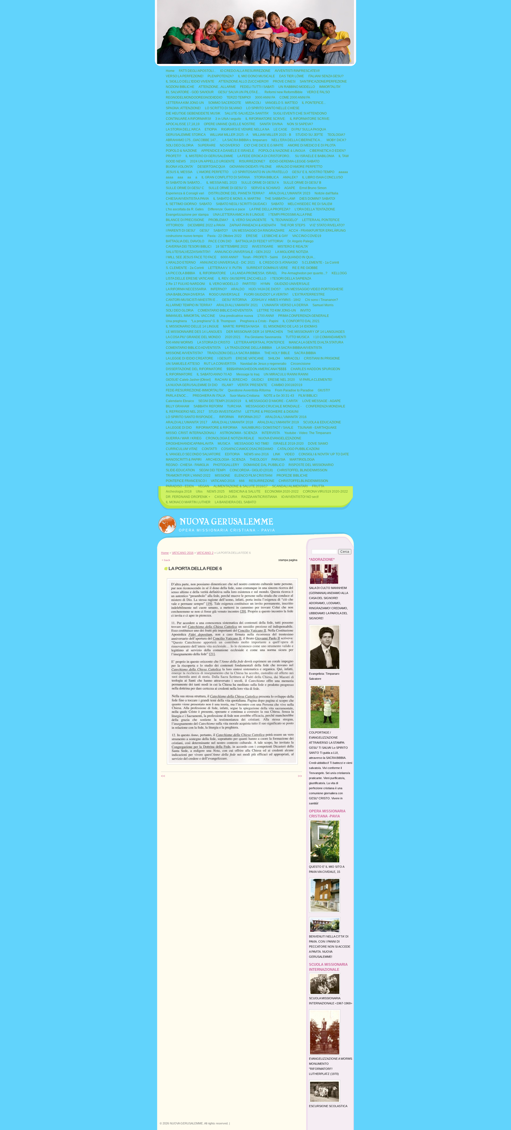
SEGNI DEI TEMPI (212, 470)
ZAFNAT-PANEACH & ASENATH (252, 225)
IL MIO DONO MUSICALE (256, 76)
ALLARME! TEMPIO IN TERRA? (189, 305)
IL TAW (344, 156)
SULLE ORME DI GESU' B (302, 183)
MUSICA (224, 443)
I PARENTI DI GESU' (180, 230)
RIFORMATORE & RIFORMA (216, 427)
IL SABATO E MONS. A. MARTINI (237, 198)
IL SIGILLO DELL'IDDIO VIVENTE (190, 81)
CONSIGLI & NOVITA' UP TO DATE (324, 454)
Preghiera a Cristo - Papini (259, 321)
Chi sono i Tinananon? (321, 300)
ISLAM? (227, 385)
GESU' (204, 230)
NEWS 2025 (216, 491)
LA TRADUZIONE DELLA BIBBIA (248, 348)
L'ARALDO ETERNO (181, 262)
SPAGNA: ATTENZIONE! (183, 108)
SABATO (277, 204)
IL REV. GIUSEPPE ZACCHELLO (242, 278)
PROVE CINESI (284, 81)
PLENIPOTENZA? (221, 76)
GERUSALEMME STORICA (186, 135)
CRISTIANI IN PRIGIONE (322, 358)
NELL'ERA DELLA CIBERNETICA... (296, 140)
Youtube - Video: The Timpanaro (307, 433)
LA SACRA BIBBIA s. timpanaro (244, 140)
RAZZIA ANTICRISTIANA (259, 497)
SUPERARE (207, 145)
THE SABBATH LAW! (280, 198)
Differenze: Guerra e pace (226, 209)
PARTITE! (249, 284)
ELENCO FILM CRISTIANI (253, 475)
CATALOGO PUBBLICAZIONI (298, 449)
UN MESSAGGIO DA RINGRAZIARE (258, 230)
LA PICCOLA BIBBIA (180, 273)
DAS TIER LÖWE (291, 76)
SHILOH (274, 358)
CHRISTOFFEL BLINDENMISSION (302, 470)
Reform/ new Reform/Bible (284, 92)
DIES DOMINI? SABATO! (317, 198)
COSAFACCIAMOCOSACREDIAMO (247, 449)
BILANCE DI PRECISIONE (185, 220)
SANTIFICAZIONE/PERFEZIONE (323, 81)
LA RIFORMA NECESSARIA (186, 289)
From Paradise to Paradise (294, 390)
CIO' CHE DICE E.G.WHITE (263, 145)
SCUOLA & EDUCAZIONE (322, 422)
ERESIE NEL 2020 (281, 380)
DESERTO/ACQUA (211, 167)
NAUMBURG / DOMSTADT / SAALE (267, 427)
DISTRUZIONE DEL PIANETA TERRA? (236, 193)
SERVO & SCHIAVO (265, 188)
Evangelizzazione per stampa (187, 214)
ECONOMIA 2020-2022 (282, 491)
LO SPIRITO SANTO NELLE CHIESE (272, 108)
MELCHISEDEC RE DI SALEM (310, 204)
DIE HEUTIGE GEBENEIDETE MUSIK (193, 113)
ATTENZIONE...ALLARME (217, 87)
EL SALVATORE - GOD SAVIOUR (190, 92)
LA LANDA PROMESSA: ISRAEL (253, 273)
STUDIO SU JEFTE (309, 135)
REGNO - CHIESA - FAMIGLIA (187, 465)
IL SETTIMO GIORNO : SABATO (189, 204)
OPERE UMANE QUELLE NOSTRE (229, 124)
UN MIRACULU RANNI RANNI (286, 374)
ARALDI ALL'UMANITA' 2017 (186, 422)
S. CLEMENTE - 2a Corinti (185, 268)
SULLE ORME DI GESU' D (227, 188)
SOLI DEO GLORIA (179, 145)
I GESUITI (224, 358)
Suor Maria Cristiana (244, 396)
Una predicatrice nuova (236, 316)
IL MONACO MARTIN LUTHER (188, 502)
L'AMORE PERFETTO (212, 172)
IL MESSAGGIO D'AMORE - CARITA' (271, 401)
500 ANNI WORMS (179, 342)
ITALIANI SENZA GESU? (326, 76)
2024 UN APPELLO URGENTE (212, 161)
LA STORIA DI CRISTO (213, 342)
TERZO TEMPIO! (238, 97)
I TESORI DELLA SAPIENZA (290, 278)
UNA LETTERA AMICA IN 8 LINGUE (238, 214)
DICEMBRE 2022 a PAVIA (206, 225)
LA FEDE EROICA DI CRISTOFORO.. (264, 156)
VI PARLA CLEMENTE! (315, 380)
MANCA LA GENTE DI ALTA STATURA (316, 342)
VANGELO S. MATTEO (281, 103)
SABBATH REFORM (208, 406)
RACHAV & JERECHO (231, 380)
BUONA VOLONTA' (179, 167)
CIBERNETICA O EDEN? (328, 151)
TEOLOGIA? (336, 135)
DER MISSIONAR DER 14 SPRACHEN (254, 332)
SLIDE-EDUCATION (180, 470)
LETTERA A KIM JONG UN (185, 103)
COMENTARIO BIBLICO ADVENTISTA (225, 310)
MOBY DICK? (336, 140)
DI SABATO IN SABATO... (184, 183)
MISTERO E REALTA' (293, 246)
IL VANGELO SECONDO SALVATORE (193, 454)
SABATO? (220, 230)
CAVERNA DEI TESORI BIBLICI (188, 246)
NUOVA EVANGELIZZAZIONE (279, 438)
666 (242, 481)
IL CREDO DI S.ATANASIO (278, 262)
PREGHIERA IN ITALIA (209, 396)
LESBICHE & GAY (275, 236)
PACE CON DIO (219, 241)
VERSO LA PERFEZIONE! (184, 76)
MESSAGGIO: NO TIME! (251, 443)
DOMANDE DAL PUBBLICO (264, 465)
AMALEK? (290, 177)
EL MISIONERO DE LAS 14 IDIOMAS (290, 326)
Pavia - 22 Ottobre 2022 (224, 236)
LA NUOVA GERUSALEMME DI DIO (191, 385)
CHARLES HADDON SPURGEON (315, 369)
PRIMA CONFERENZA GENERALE (303, 316)
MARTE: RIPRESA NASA (241, 326)
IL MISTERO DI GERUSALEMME (209, 156)
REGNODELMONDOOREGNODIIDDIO (194, 97)
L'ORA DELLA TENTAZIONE (315, 209)
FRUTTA (318, 486)
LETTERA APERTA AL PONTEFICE (259, 342)
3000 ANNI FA (265, 97)
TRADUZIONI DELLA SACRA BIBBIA (233, 353)
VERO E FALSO (318, 92)
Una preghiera (176, 321)
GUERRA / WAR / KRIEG (183, 438)
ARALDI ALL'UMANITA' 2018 (232, 422)
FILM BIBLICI (307, 396)
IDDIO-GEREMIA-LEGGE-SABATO (294, 161)
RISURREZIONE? (252, 161)
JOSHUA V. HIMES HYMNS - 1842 (276, 300)
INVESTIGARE (262, 246)
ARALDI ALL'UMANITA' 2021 (237, 305)
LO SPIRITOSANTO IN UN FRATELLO (260, 172)
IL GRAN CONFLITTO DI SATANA (225, 177)
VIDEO (289, 454)
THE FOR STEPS (292, 225)
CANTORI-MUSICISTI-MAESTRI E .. (192, 300)
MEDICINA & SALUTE (245, 491)
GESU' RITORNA (234, 300)
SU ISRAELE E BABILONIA (314, 156)
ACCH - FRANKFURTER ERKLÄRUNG (317, 230)
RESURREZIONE (261, 481)
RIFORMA (226, 417)
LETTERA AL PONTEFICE (321, 220)
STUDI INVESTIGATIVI (225, 411)
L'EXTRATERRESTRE (308, 294)
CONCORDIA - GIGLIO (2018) (251, 470)
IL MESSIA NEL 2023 (221, 183)
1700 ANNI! (265, 316)
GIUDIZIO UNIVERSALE (292, 284)
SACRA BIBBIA (305, 353)
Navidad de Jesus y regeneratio (263, 364)
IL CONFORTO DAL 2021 (301, 321)
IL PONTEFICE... (314, 103)
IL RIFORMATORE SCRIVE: (265, 119)
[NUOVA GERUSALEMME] (167, 523)
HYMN (265, 284)
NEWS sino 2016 (256, 454)
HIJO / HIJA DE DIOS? (265, 289)
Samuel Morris (322, 305)
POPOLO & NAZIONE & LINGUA (281, 151)
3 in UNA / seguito (228, 119)
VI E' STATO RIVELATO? (327, 225)
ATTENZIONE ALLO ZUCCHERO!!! (244, 81)
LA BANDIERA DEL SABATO (235, 502)
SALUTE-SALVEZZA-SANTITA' (247, 113)
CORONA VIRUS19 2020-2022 (325, 491)
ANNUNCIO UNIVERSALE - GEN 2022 (243, 252)
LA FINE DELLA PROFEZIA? (269, 209)
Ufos (199, 491)
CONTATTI (209, 449)
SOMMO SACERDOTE (224, 103)
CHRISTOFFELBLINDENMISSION (303, 481)
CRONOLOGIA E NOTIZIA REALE (230, 438)
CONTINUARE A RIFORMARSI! (188, 119)
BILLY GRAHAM (177, 406)
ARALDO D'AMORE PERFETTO (299, 167)
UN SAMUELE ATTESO (183, 364)
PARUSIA (278, 459)
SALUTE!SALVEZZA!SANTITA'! (188, 252)
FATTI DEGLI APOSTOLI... (197, 71)
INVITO (305, 310)
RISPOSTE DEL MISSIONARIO (311, 465)
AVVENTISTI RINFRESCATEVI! (297, 71)
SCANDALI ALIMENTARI (290, 486)
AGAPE (289, 188)
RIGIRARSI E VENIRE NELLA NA (245, 129)
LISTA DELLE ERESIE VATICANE (190, 278)
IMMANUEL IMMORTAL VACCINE (190, 316)
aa (189, 177)
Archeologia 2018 (179, 491)
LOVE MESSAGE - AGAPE (321, 401)
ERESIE (252, 236)
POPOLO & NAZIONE (181, 151)
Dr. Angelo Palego (300, 241)
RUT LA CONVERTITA (220, 364)
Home (170, 71)
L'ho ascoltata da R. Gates (185, 209)
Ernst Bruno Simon (313, 188)
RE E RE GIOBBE (305, 268)
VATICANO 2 (205, 552)
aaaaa (343, 172)
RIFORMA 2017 (249, 417)
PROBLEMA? (218, 220)
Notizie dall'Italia (326, 193)
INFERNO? (219, 289)
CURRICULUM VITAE (181, 449)
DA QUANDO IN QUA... (298, 257)
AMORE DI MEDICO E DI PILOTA (312, 145)
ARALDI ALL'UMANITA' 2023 (289, 193)
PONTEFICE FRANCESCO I (186, 481)
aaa (180, 177)
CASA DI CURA (226, 497)
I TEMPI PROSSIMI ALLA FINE (290, 214)
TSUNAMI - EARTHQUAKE (317, 427)
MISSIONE (222, 475)
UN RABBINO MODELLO (296, 87)
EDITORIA (232, 454)
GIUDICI (257, 380)
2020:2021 (233, 337)
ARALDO (237, 289)
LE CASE (280, 129)
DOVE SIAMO (318, 443)
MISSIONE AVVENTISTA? (184, 353)
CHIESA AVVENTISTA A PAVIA (187, 198)
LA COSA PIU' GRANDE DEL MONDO (193, 337)
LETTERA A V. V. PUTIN (225, 268)
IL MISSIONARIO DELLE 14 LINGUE (192, 326)
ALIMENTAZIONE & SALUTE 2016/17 (240, 486)
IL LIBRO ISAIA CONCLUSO (322, 177)
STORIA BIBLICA (266, 177)
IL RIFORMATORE (212, 273)
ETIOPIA (211, 129)
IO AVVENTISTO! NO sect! (300, 497)
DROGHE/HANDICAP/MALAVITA (189, 443)
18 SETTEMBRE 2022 (232, 246)
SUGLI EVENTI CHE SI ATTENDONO (300, 113)
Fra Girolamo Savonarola (263, 337)
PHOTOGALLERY (226, 465)
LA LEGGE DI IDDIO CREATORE (189, 358)
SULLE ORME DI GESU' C (185, 188)
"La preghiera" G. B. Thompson (213, 321)
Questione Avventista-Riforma (249, 390)
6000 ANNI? (229, 257)
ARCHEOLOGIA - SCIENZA (225, 459)
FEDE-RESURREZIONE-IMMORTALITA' (195, 390)
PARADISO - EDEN (180, 486)
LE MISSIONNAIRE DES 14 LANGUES (194, 332)
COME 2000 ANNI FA (294, 97)
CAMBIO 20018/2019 (286, 385)
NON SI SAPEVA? (300, 124)
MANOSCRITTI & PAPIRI (183, 459)
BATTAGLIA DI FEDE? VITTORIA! (259, 241)
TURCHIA (234, 406)
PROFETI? (173, 156)
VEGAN (203, 486)
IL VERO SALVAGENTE (249, 220)
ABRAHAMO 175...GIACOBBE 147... (192, 140)
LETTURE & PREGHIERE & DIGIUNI (271, 411)
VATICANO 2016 (223, 481)
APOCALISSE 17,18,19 (183, 124)
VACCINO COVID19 (306, 236)
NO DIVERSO (230, 145)
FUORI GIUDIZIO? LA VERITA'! (266, 294)
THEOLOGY (258, 459)
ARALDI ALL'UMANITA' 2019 (278, 422)
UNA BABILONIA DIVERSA (185, 294)
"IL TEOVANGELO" (284, 220)
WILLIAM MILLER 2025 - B (272, 135)
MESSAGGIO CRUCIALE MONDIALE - (274, 406)
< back (166, 560)
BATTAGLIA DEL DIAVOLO (185, 241)
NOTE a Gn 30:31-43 (279, 396)
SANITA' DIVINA (271, 124)
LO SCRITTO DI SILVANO (223, 108)
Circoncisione (301, 364)
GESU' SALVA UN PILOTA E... (239, 92)
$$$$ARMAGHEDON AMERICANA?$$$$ (256, 369)
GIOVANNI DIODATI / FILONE (250, 167)
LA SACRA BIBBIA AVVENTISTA (299, 348)
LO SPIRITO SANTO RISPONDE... (190, 417)
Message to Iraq (247, 374)
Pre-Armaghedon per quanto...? (304, 273)
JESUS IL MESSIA (179, 172)
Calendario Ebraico (180, 401)
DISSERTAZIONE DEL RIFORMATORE (194, 369)
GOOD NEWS (176, 161)
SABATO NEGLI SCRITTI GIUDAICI (241, 204)
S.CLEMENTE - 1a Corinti (320, 262)
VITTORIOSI (174, 225)
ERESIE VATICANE (250, 358)
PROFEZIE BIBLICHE (292, 475)
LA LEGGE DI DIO (179, 427)
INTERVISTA (271, 433)
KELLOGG (339, 273)
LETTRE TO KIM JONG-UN (276, 310)
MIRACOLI (253, 103)
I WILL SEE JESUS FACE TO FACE (191, 257)
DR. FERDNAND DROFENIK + (188, 497)
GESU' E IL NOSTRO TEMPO (313, 172)
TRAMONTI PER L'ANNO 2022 (188, 475)
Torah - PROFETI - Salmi (260, 257)
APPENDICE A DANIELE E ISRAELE (227, 151)
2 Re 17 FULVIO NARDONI (185, 284)
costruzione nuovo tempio (184, 236)
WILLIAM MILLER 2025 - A (229, 135)
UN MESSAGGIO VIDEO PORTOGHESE (314, 289)
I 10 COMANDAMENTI (330, 337)
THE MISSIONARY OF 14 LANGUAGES (316, 332)
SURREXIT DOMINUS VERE (267, 268)
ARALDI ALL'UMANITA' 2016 (286, 417)
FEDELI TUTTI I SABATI (257, 87)
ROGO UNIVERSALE (224, 294)
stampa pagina (287, 560)
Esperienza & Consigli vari (185, 193)
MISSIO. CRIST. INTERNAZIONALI (191, 433)
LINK (276, 454)
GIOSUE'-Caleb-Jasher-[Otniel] (188, 380)
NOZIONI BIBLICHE (180, 87)
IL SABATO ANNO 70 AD (214, 374)
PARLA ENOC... (177, 396)
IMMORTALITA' (330, 87)
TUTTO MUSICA (297, 337)
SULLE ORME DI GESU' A (260, 183)
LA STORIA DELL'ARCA (183, 129)
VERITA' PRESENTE (252, 385)
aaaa (169, 177)
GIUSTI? (324, 390)
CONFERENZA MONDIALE (325, 406)
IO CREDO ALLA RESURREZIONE (245, 71)
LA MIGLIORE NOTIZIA (291, 252)
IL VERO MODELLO (223, 284)
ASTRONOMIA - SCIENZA (238, 433)
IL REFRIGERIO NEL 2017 (185, 411)
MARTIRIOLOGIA (302, 459)
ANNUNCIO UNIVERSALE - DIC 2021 (227, 262)
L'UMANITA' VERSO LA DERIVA (285, 305)
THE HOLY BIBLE (277, 353)
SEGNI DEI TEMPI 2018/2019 (219, 401)
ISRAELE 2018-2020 (288, 443)
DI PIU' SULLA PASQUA (308, 129)
